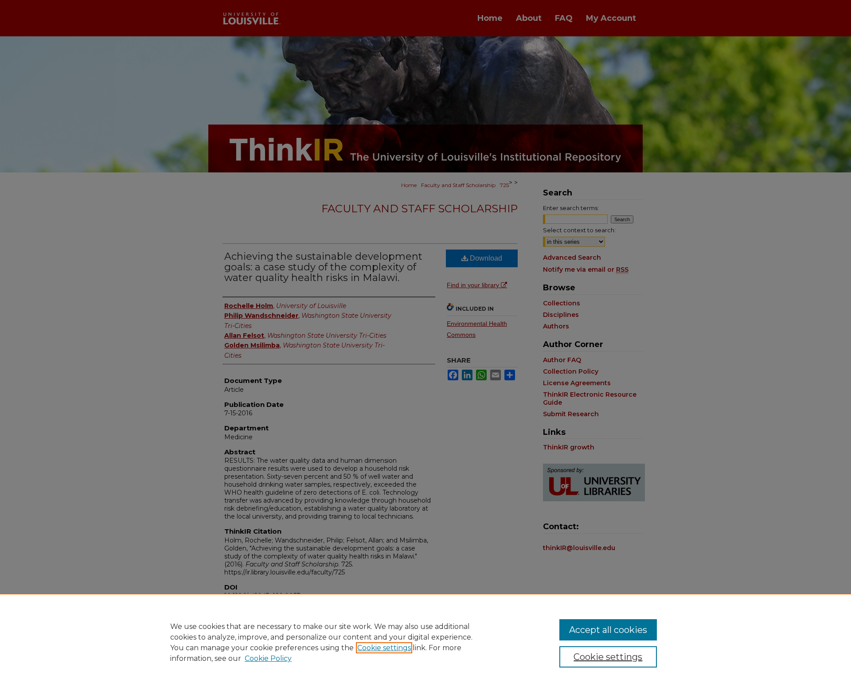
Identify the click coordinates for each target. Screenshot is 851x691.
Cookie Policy (268, 658)
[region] (425, 642)
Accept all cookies (608, 630)
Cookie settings (384, 648)
